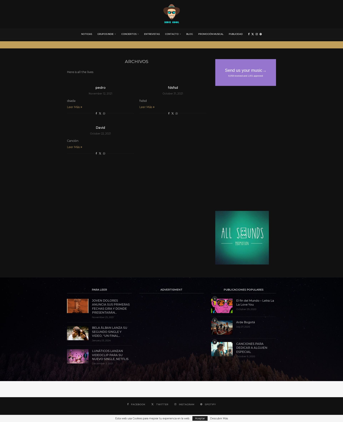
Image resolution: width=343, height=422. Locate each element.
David (100, 128)
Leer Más (73, 107)
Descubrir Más (219, 418)
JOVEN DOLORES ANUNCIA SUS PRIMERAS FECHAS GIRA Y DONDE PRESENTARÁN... (111, 306)
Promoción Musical (210, 34)
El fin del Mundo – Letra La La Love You (255, 302)
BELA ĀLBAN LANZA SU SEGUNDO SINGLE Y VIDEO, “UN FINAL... (109, 332)
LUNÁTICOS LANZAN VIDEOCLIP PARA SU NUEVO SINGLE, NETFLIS (110, 355)
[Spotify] (261, 34)
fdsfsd (173, 88)
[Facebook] (249, 34)
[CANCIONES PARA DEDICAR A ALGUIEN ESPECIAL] (222, 349)
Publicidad (236, 34)
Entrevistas (152, 34)
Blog (189, 34)
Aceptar (200, 418)
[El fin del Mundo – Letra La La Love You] (222, 306)
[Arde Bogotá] (222, 327)
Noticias (86, 34)
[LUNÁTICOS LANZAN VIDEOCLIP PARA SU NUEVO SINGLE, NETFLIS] (77, 356)
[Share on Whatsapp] (104, 113)
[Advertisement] (242, 148)
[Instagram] (257, 34)
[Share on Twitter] (100, 113)
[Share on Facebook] (96, 113)
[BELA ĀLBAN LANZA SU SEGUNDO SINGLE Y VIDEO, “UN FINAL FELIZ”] (77, 333)
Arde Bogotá (245, 322)
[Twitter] (252, 34)
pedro (100, 88)
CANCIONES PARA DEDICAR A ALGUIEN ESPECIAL (251, 348)
